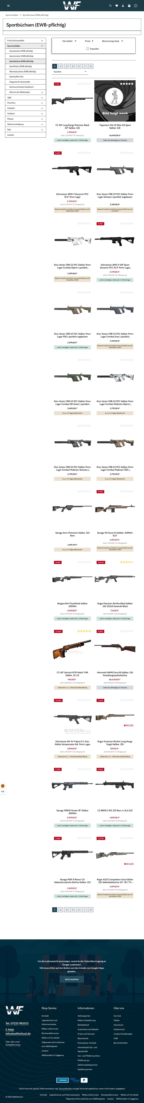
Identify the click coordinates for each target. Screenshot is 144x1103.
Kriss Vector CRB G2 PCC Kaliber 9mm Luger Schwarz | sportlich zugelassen (115, 195)
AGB (116, 1038)
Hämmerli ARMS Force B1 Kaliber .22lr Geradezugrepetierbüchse (115, 674)
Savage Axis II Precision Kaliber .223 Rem (72, 534)
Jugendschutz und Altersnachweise (49, 1022)
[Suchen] (110, 5)
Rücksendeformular (50, 1033)
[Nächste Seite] (84, 66)
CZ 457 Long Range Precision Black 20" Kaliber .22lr (72, 126)
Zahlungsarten (84, 1016)
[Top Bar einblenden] (135, 5)
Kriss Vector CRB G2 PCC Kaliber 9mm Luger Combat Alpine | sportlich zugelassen (72, 266)
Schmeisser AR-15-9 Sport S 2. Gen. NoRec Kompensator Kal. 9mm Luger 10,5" (72, 743)
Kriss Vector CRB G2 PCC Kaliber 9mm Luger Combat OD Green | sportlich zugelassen (72, 403)
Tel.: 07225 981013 (17, 1023)
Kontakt (45, 1016)
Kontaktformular (13, 1044)
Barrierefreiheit (120, 1043)
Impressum (118, 1025)
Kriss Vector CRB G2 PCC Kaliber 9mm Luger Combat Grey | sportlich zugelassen (115, 335)
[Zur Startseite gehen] (72, 5)
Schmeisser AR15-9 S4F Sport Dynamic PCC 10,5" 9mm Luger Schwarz (115, 266)
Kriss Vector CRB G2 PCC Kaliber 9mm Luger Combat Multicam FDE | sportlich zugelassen (115, 468)
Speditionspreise (85, 1069)
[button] (42, 40)
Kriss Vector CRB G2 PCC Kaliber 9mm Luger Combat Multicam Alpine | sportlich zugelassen (115, 403)
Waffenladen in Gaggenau (53, 1055)
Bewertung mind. (110, 41)
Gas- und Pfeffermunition (89, 1056)
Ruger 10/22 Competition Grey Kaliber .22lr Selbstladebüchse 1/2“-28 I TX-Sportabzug (115, 881)
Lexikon (45, 1050)
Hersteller (67, 41)
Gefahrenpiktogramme (87, 1065)
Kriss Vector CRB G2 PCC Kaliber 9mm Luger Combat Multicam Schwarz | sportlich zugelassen (72, 468)
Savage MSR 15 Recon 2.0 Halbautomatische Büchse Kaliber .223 (72, 881)
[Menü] (8, 5)
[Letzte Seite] (90, 66)
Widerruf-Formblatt (50, 1038)
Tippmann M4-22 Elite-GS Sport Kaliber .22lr (115, 126)
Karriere (117, 1016)
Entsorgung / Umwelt (87, 1043)
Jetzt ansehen (72, 979)
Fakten (117, 1020)
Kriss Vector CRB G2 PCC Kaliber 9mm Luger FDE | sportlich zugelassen (72, 335)
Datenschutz (119, 1029)
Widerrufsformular (50, 1029)
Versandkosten (65, 1088)
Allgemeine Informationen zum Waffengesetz (53, 1044)
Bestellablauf (83, 1025)
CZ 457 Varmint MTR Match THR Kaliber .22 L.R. (72, 674)
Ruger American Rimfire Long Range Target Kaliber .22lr (115, 743)
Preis (87, 41)
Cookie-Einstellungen (123, 1034)
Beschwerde (83, 1038)
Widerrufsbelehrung (86, 1020)
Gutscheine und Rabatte (88, 1029)
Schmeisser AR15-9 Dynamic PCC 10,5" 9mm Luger (72, 195)
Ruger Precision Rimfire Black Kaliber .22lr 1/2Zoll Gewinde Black (115, 605)
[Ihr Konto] (123, 5)
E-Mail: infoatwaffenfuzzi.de (18, 1031)
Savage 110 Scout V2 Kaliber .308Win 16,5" (115, 534)
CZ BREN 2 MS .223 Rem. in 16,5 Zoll (115, 810)
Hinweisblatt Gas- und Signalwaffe (87, 1049)
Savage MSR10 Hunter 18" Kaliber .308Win (72, 812)
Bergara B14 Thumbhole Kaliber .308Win (72, 605)
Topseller (94, 48)
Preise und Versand (86, 1034)
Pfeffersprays (83, 1060)
